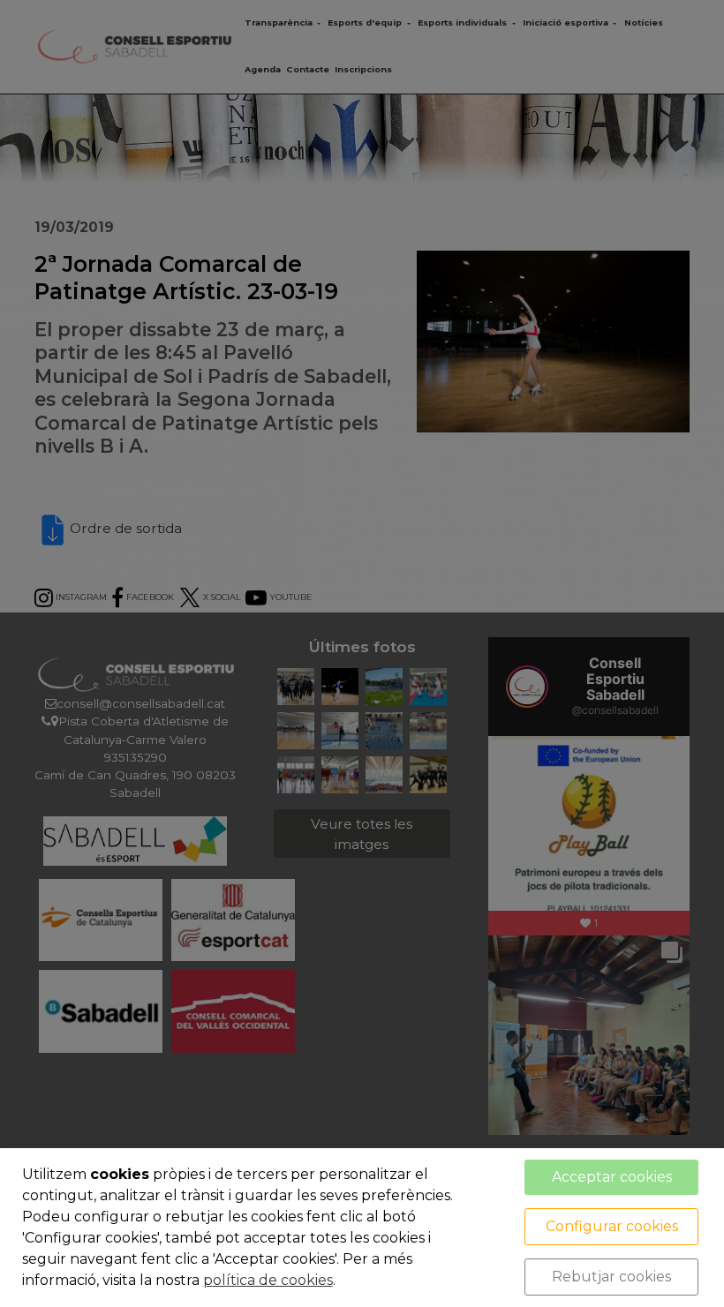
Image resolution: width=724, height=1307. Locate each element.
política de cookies (268, 1280)
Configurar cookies (612, 1226)
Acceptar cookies (612, 1176)
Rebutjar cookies (611, 1276)
